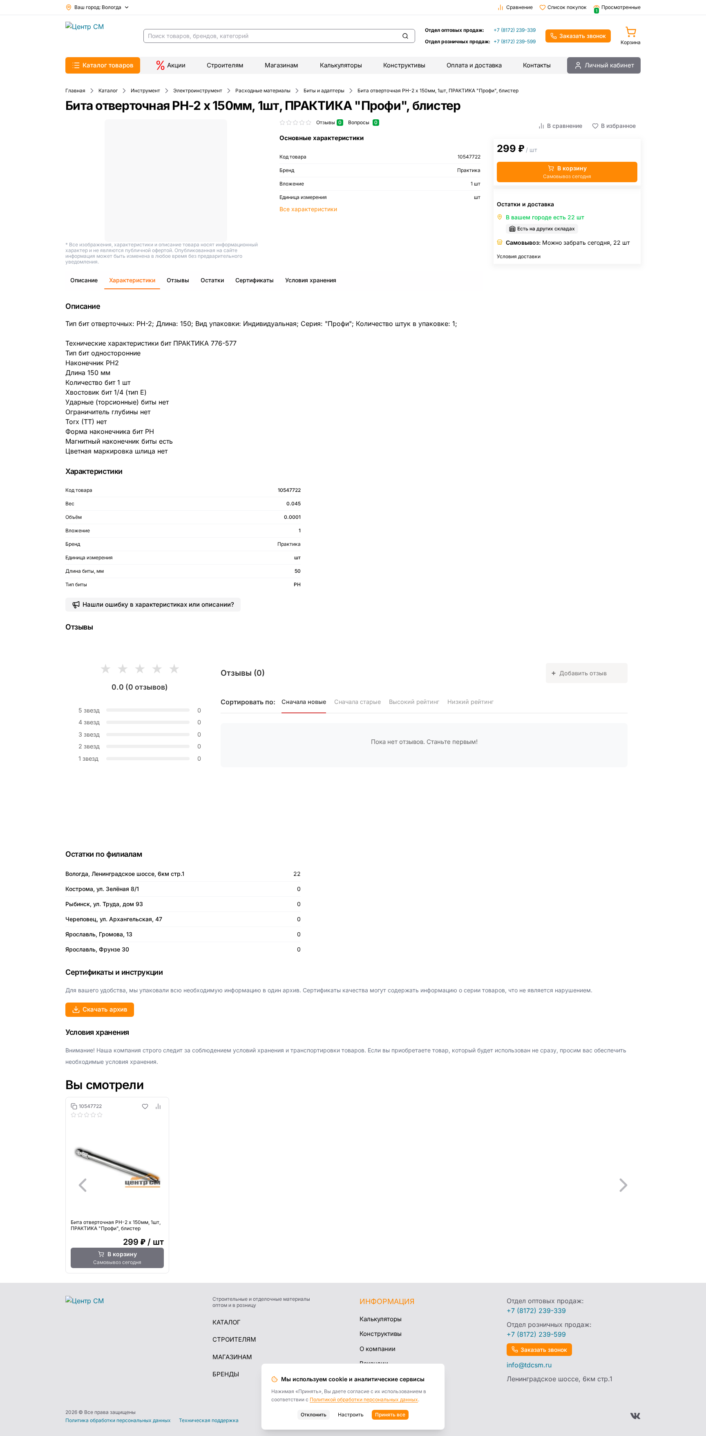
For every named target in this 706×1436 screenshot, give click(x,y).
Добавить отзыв (579, 672)
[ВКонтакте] (635, 1416)
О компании (377, 1349)
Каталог (226, 1322)
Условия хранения (310, 280)
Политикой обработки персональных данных (364, 1399)
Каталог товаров (108, 65)
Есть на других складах (546, 229)
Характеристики (132, 280)
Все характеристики (308, 208)
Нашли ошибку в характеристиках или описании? (158, 604)
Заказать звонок (582, 35)
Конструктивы (404, 65)
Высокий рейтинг (414, 701)
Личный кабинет (609, 65)
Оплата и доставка (474, 65)
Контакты (537, 65)
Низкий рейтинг (470, 701)
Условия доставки (519, 256)
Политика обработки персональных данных (118, 1420)
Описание (84, 280)
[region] (353, 1185)
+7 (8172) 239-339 (515, 30)
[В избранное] (145, 1106)
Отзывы (178, 280)
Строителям (225, 65)
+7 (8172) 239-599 (515, 41)
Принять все (390, 1414)
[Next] (623, 1185)
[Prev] (82, 1185)
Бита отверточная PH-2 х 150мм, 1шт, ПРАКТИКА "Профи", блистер (116, 1225)
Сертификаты (254, 280)
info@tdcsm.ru (529, 1365)
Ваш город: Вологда (97, 7)
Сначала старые (357, 701)
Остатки (212, 280)
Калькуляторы (341, 65)
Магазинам (281, 65)
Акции (176, 65)
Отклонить (313, 1414)
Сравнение (519, 7)
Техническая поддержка (209, 1420)
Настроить (351, 1414)
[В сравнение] (158, 1106)
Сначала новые (304, 701)
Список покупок (567, 7)
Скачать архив (105, 1009)
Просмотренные (618, 7)
